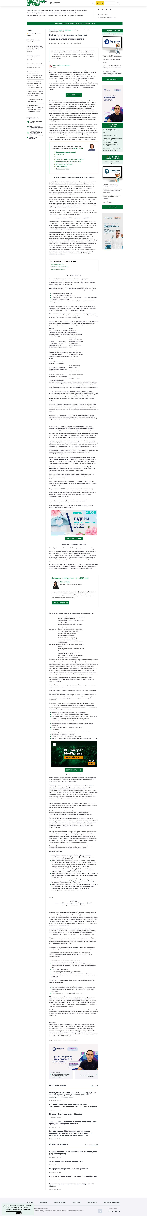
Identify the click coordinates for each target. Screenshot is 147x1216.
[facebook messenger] (110, 10)
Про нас (72, 15)
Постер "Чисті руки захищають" (61, 65)
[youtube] (106, 10)
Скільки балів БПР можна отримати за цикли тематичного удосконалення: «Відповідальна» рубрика (73, 1105)
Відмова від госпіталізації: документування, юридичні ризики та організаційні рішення (35, 48)
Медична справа (53, 30)
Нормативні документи (60, 10)
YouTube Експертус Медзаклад (34, 137)
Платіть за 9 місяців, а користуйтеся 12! (58, 15)
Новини (30, 10)
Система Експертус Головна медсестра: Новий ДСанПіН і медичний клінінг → (74, 23)
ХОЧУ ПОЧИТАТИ (112, 207)
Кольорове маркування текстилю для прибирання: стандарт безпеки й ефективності (112, 190)
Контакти (30, 1202)
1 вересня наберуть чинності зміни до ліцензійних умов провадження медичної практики (72, 1123)
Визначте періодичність (58, 269)
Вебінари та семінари (81, 10)
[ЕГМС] (112, 174)
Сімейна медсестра (61, 166)
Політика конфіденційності (112, 1202)
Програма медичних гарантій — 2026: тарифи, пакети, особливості (112, 149)
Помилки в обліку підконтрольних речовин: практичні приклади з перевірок (111, 196)
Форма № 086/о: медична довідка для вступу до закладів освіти (112, 138)
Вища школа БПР (71, 13)
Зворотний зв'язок (59, 1202)
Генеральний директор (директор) (66, 152)
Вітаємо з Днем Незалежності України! (65, 1114)
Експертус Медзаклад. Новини (36, 122)
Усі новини (94, 1085)
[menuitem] (30, 10)
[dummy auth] (110, 3)
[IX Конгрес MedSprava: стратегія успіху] (73, 754)
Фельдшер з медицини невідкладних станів (68, 161)
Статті (37, 10)
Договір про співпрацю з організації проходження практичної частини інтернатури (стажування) (34, 84)
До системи (100, 3)
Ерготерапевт (60, 154)
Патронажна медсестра (62, 169)
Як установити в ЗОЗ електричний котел (66, 1161)
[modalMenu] (118, 3)
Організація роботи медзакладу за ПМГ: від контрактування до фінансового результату (36, 133)
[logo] (37, 3)
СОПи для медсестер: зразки (110, 135)
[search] (93, 3)
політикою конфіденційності (21, 1209)
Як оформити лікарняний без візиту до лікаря (68, 1169)
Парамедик (59, 157)
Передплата (43, 1202)
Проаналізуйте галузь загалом (59, 267)
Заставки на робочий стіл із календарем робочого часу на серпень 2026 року (110, 144)
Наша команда (79, 15)
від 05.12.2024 (78, 148)
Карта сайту (76, 1202)
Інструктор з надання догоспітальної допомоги (70, 159)
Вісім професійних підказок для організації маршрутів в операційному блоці (35, 93)
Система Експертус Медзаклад (35, 13)
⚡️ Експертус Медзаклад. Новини (34, 34)
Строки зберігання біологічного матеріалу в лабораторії (73, 1176)
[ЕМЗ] (112, 45)
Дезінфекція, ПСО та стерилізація (70, 1040)
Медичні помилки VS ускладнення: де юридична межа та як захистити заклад (112, 61)
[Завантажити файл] (50, 66)
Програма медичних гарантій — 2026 (37, 15)
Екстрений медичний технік (64, 164)
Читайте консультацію (60, 602)
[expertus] (54, 3)
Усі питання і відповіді (91, 1144)
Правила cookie (92, 1202)
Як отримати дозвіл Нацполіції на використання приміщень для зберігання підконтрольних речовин (35, 108)
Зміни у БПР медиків (74, 95)
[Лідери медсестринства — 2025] (73, 522)
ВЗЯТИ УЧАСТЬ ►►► (73, 538)
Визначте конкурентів (57, 264)
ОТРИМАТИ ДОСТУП (112, 79)
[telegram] (102, 10)
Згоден (19, 1213)
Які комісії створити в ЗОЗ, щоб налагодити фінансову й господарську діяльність (35, 65)
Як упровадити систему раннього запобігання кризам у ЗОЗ (33, 57)
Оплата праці (70, 10)
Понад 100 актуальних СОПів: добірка (33, 41)
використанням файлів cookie (13, 1211)
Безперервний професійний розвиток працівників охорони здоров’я (111, 130)
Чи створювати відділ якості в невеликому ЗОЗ (35, 100)
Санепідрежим (68, 30)
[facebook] (98, 10)
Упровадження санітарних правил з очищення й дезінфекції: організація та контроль (36, 127)
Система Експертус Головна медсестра (55, 13)
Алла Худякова (65, 581)
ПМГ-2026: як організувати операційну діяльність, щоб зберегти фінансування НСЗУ (112, 73)
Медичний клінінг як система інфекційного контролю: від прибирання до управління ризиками (34, 74)
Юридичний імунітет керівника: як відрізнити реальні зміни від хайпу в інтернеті (112, 67)
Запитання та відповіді (47, 10)
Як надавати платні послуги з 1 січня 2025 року (70, 578)
